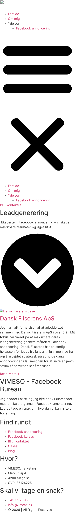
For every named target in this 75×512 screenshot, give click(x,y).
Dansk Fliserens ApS (27, 318)
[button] (37, 107)
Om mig (14, 19)
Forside (13, 14)
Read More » (9, 374)
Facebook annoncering (33, 28)
